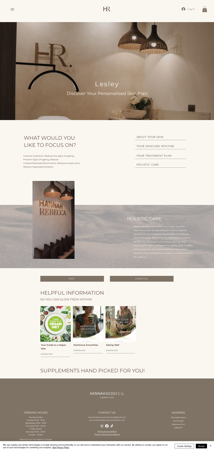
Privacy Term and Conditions (107, 434)
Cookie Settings (184, 446)
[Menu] (12, 9)
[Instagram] (102, 426)
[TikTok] (112, 426)
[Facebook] (107, 426)
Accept (201, 446)
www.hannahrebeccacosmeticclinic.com (107, 420)
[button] (204, 9)
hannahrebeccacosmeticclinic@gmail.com (107, 417)
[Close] (210, 446)
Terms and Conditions (107, 431)
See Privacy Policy (60, 447)
